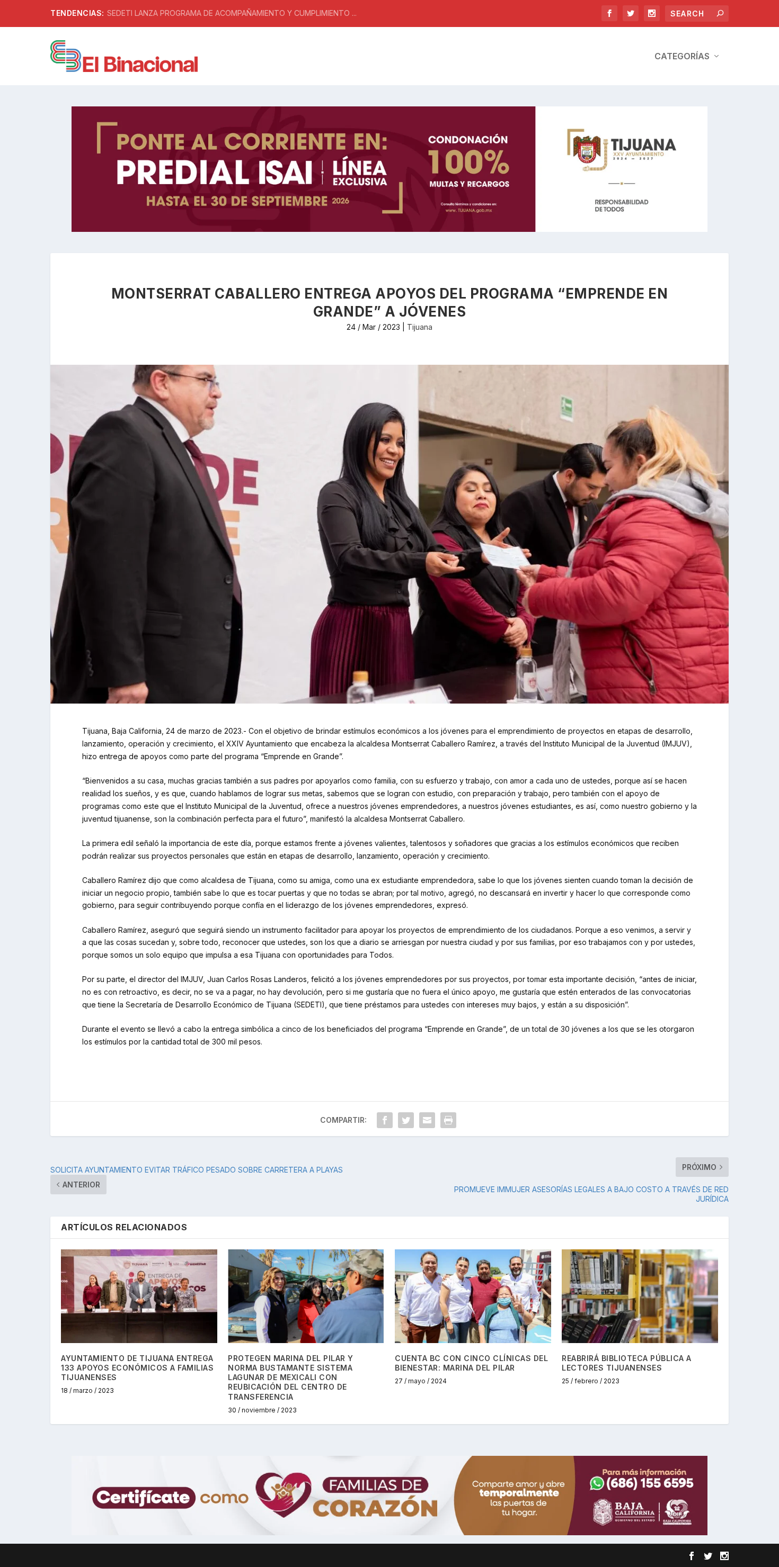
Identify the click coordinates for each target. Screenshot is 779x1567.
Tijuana (419, 326)
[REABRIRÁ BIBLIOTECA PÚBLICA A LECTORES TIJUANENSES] (640, 1296)
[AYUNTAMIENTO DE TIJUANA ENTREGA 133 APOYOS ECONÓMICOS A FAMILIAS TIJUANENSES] (139, 1296)
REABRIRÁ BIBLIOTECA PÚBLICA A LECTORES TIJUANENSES (627, 1363)
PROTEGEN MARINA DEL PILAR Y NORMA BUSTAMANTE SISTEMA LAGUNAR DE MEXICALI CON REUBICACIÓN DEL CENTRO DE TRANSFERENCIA (290, 1377)
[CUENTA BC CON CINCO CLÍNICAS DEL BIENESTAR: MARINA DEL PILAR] (473, 1296)
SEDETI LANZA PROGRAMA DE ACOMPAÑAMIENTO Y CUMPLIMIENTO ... (232, 12)
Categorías (682, 56)
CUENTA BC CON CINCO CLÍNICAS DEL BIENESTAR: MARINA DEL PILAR (471, 1363)
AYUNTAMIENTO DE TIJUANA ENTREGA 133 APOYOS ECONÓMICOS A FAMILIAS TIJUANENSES (137, 1368)
